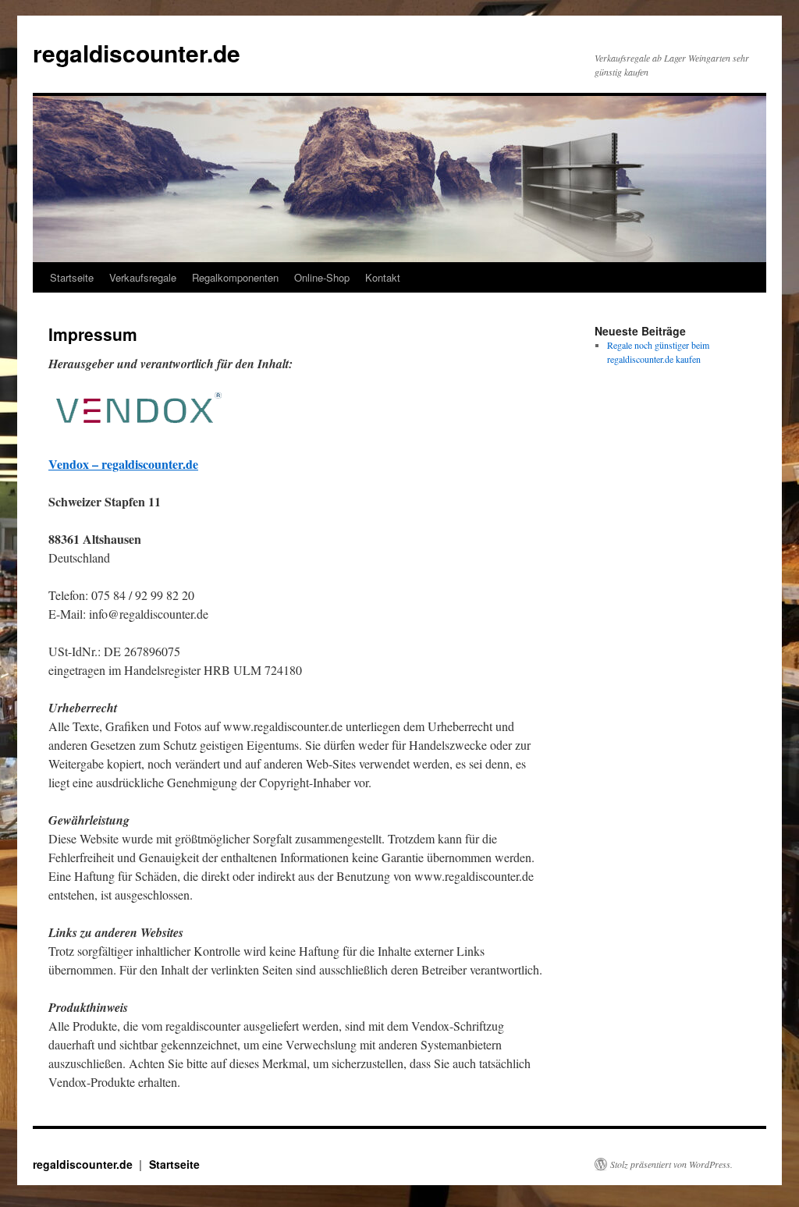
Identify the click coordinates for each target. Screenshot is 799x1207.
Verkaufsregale (142, 277)
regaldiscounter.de (136, 52)
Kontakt (382, 277)
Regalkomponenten (235, 277)
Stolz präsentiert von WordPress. (671, 1164)
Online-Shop (322, 277)
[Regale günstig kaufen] (139, 426)
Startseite (72, 277)
